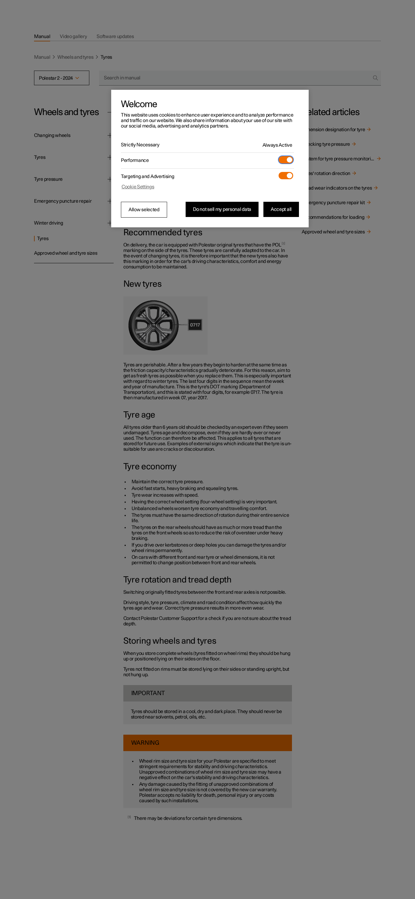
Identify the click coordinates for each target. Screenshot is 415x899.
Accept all (281, 209)
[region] (210, 158)
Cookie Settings (138, 186)
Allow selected (144, 209)
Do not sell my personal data (222, 209)
